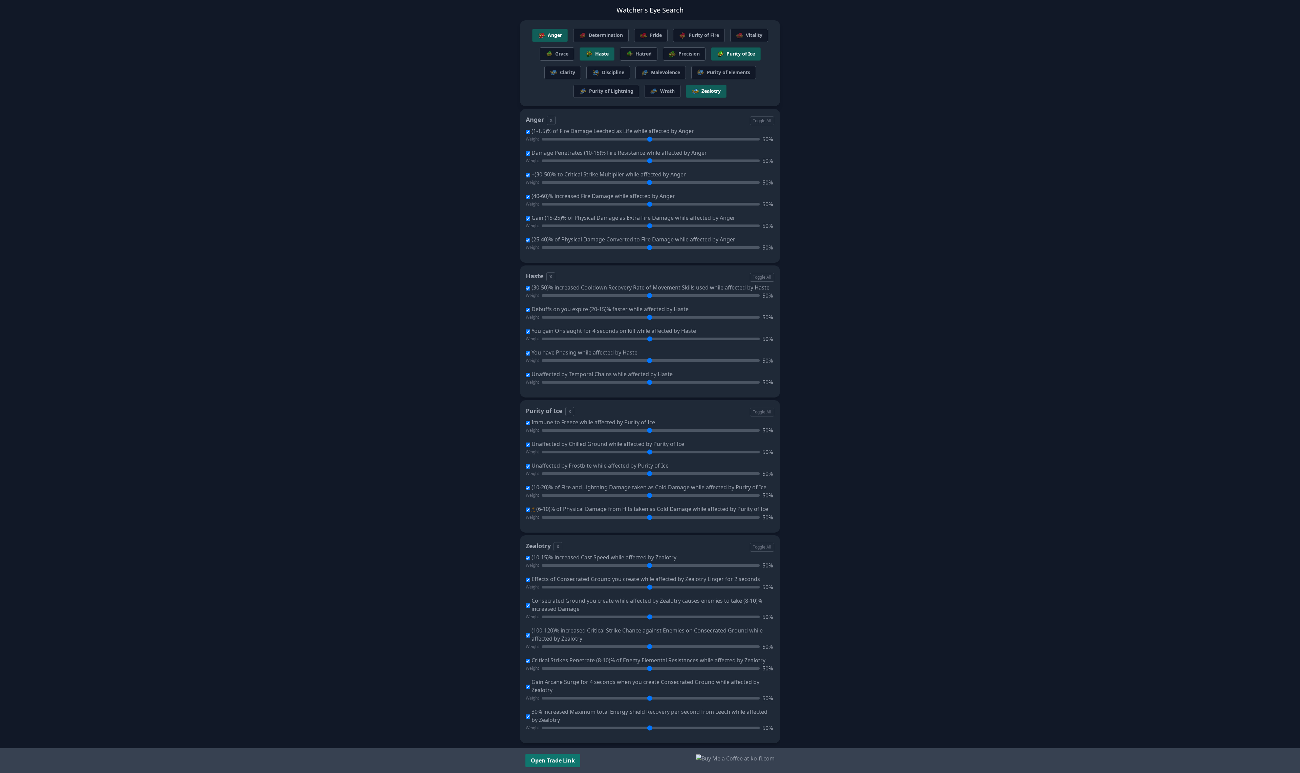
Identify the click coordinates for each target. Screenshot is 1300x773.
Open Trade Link (553, 760)
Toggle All (762, 121)
